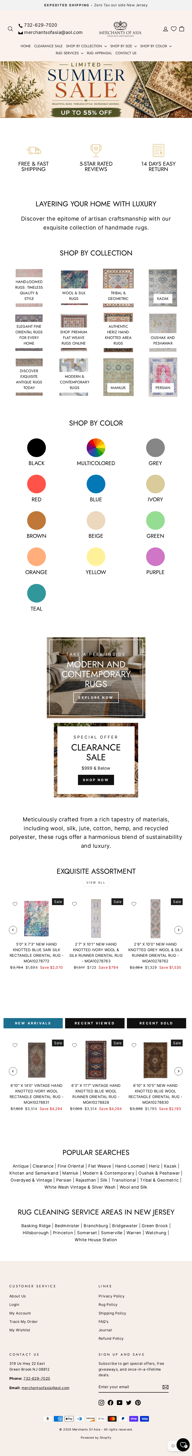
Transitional (123, 1180)
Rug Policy (108, 1304)
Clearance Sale (48, 46)
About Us (17, 1296)
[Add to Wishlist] (15, 904)
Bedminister (67, 1225)
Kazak (170, 1166)
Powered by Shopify (96, 1437)
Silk (103, 1180)
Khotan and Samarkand (33, 1173)
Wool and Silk (134, 1187)
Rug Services (68, 53)
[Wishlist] (174, 29)
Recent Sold (156, 1023)
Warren (133, 1232)
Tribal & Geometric (159, 1180)
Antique (21, 1166)
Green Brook (155, 1225)
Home (26, 46)
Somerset (87, 1232)
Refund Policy (111, 1338)
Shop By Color (154, 46)
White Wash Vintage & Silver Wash (79, 1187)
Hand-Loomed (130, 1166)
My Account (20, 1313)
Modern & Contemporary (108, 1173)
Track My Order (23, 1321)
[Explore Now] (96, 677)
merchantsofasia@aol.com (53, 32)
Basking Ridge (36, 1225)
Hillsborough (36, 1232)
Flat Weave (99, 1166)
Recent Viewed (95, 1023)
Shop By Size (121, 46)
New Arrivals (33, 1023)
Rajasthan (86, 1180)
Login (14, 1304)
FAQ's (103, 1321)
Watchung (155, 1232)
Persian (63, 1180)
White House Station (96, 1239)
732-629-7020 (40, 25)
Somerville (111, 1232)
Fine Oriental (71, 1166)
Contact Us (125, 53)
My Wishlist (19, 1330)
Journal (105, 1330)
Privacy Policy (112, 1296)
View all (96, 882)
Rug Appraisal (99, 53)
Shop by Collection (84, 46)
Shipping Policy (112, 1313)
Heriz (154, 1166)
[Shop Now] (96, 760)
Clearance (43, 1166)
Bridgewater (125, 1225)
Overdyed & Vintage (31, 1180)
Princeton (63, 1232)
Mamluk (70, 1173)
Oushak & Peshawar (159, 1173)
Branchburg (96, 1225)
